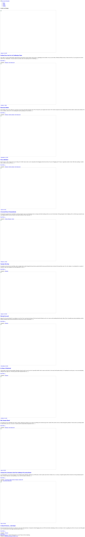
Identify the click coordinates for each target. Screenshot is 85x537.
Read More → (3, 60)
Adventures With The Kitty (10, 479)
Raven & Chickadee (4, 534)
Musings (6, 62)
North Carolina (11, 114)
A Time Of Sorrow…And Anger (8, 525)
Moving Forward (4, 316)
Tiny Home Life (12, 62)
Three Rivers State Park (7, 480)
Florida (6, 218)
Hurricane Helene (4, 107)
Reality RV (21, 479)
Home (4, 2)
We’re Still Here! (4, 159)
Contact (4, 6)
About (4, 3)
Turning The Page (4, 264)
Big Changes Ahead (5, 420)
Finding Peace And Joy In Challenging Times (11, 55)
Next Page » (2, 533)
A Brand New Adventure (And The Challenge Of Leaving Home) (15, 472)
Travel (13, 218)
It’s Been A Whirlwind (5, 368)
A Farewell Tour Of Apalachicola (8, 211)
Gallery (4, 4)
